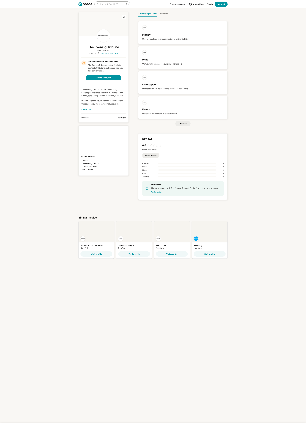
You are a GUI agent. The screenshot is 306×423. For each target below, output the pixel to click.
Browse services (177, 4)
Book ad (221, 4)
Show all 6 (183, 123)
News (98, 50)
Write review (150, 155)
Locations (85, 117)
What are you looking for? (107, 2)
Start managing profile (109, 53)
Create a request (103, 78)
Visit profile (96, 254)
